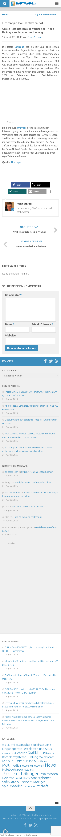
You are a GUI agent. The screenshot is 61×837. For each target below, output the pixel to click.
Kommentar (13, 294)
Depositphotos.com (47, 818)
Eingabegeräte (12, 748)
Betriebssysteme (41, 744)
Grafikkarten (37, 753)
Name (9, 324)
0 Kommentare (47, 14)
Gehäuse (21, 753)
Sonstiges (38, 782)
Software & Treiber (16, 782)
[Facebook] (45, 361)
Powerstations (25, 769)
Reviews (8, 778)
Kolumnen (51, 753)
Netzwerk (38, 765)
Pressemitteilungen (20, 773)
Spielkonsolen (12, 786)
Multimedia (11, 765)
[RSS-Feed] (56, 361)
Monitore (40, 761)
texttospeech (11, 472)
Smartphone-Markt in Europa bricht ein (32, 482)
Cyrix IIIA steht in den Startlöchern (37, 472)
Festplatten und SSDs (37, 748)
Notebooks (9, 769)
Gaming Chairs (8, 753)
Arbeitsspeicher (20, 744)
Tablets (27, 786)
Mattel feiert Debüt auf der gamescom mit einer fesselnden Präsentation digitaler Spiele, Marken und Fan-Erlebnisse (29, 720)
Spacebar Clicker (13, 492)
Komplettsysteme (14, 757)
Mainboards (46, 757)
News (5, 14)
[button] (20, 184)
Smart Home (23, 778)
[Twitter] (51, 361)
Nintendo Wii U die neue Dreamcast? (29, 506)
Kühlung (32, 757)
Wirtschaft (40, 786)
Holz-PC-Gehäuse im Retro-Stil (28, 517)
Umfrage (19, 47)
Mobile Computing (17, 761)
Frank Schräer (35, 37)
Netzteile (26, 765)
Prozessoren (49, 774)
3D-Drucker (6, 745)
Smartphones (41, 778)
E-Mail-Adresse (42, 324)
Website (10, 335)
